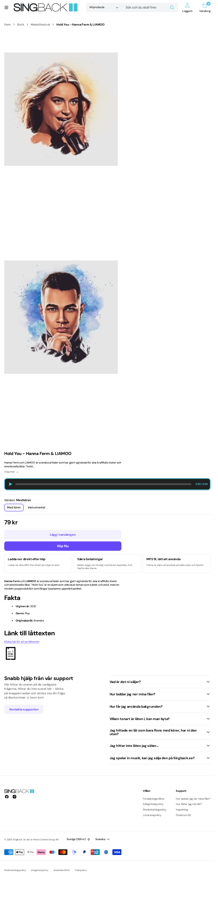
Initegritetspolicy (153, 804)
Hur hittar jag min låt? (189, 804)
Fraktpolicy (81, 870)
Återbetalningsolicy (154, 809)
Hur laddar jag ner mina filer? (193, 799)
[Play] (10, 484)
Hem (7, 24)
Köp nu (63, 546)
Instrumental (38, 508)
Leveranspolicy (152, 815)
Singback (17, 839)
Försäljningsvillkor (154, 799)
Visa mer (9, 471)
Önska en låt (183, 815)
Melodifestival (40, 24)
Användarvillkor (61, 870)
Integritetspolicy (39, 870)
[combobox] (150, 7)
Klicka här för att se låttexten (21, 641)
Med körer (15, 508)
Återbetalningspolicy (15, 870)
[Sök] (172, 7)
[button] (6, 7)
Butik (20, 24)
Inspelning (182, 809)
